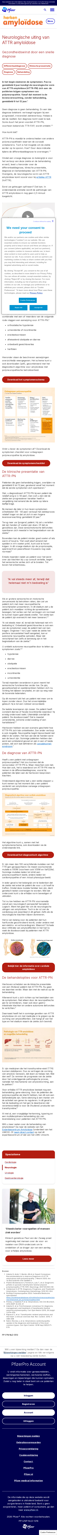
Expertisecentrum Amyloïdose (17, 1129)
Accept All (38, 307)
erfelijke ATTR (43, 177)
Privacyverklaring (28, 1448)
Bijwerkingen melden (28, 1436)
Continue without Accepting (43, 221)
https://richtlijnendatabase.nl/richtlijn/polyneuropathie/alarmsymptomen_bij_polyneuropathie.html (30, 1299)
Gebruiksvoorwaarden (28, 1442)
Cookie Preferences (48, 1532)
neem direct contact (24, 1132)
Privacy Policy (36, 293)
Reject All (18, 307)
